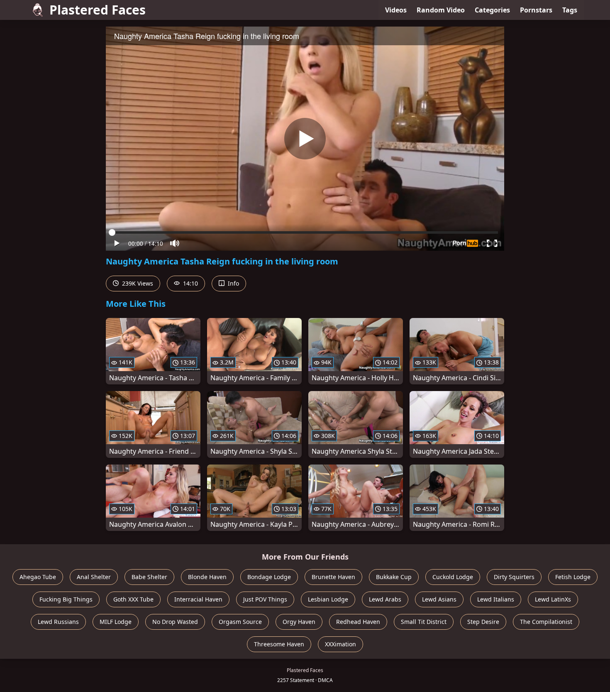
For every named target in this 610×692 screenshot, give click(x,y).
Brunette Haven (333, 577)
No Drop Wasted (175, 622)
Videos (396, 10)
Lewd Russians (58, 622)
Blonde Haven (207, 577)
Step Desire (483, 622)
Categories (492, 10)
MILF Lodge (116, 622)
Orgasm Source (240, 622)
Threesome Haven (279, 644)
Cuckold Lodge (452, 577)
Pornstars (536, 10)
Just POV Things (265, 599)
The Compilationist (546, 622)
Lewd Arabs (385, 599)
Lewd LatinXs (553, 599)
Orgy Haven (299, 622)
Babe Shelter (149, 577)
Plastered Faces (97, 9)
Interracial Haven (198, 599)
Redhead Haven (358, 622)
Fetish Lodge (572, 577)
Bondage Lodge (269, 577)
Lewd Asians (439, 599)
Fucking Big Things (66, 599)
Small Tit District (424, 622)
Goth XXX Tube (133, 599)
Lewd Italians (495, 599)
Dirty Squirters (514, 577)
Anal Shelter (94, 577)
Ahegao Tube (38, 577)
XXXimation (340, 644)
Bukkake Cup (394, 577)
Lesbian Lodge (328, 599)
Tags (569, 10)
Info (232, 283)
